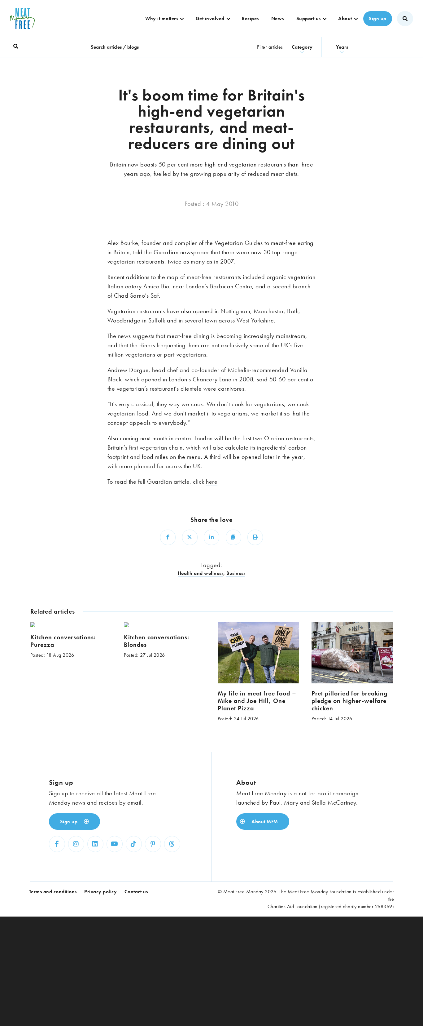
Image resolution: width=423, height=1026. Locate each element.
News (277, 18)
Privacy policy (100, 891)
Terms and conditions (53, 891)
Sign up (377, 18)
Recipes (250, 18)
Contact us (136, 891)
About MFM (264, 821)
